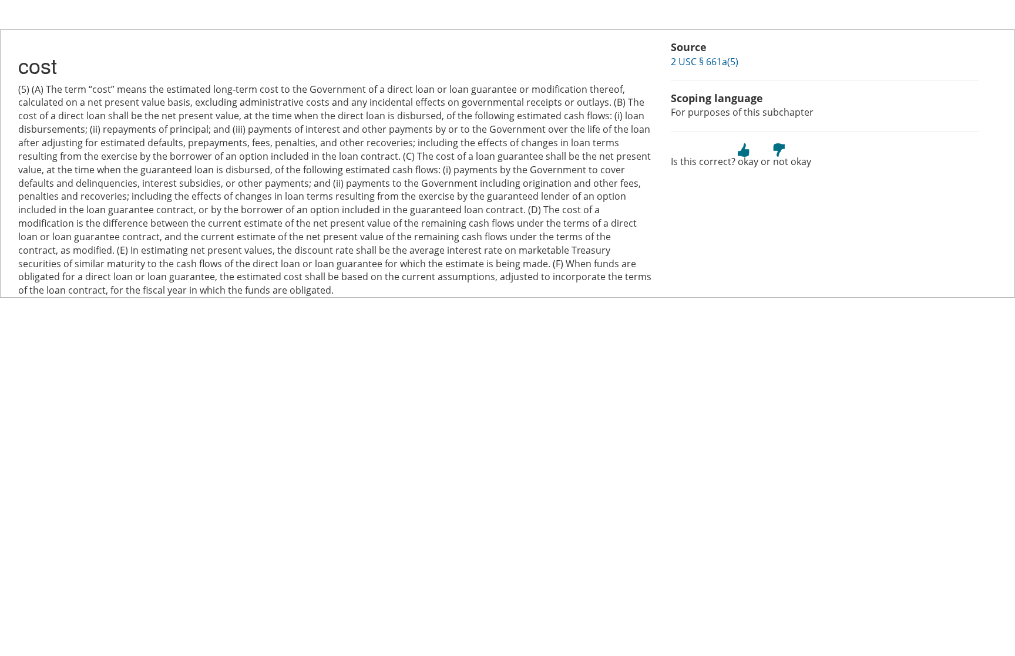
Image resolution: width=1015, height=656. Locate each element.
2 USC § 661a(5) (704, 61)
